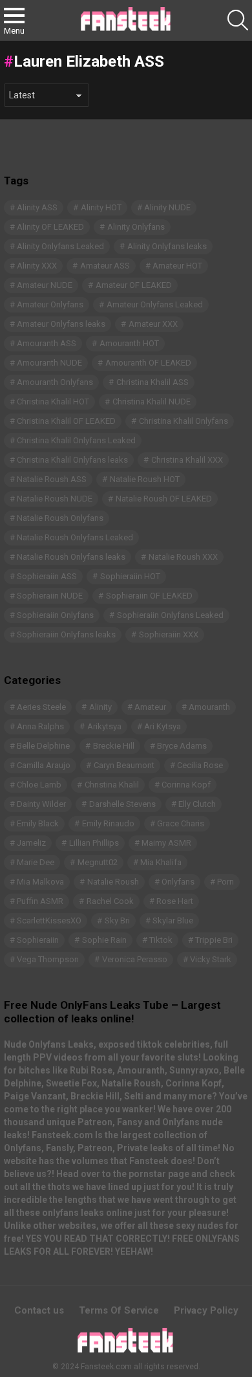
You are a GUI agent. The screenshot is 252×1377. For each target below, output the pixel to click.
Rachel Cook (110, 901)
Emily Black (38, 823)
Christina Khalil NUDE (151, 401)
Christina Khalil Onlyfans (183, 421)
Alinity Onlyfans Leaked (60, 246)
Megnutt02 (98, 862)
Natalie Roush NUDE (54, 498)
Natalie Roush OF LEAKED (164, 498)
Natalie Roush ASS (52, 479)
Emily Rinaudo (108, 823)
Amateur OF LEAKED (134, 285)
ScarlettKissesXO (49, 920)
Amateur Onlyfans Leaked (155, 304)
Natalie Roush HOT (145, 479)
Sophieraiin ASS (47, 576)
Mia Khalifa (161, 862)
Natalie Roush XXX (183, 557)
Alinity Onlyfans (136, 227)
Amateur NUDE (44, 285)
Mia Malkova (40, 882)
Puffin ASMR (40, 901)
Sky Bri (117, 920)
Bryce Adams (182, 746)
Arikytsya (104, 726)
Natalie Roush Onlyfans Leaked (75, 537)
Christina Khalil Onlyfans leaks (72, 460)
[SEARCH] (237, 20)
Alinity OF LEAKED (50, 227)
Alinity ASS (37, 207)
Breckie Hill (113, 746)
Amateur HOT (177, 265)
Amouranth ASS (46, 343)
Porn (225, 882)
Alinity (100, 707)
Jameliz (31, 843)
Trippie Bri (214, 940)
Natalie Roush (113, 882)
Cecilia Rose (200, 765)
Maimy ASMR (166, 843)
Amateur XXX (153, 324)
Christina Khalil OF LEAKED (66, 421)
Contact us (39, 1310)
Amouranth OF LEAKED (148, 363)
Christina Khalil (112, 784)
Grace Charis (180, 823)
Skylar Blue (172, 920)
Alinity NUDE (167, 207)
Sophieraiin (38, 940)
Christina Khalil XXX (187, 460)
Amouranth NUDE (49, 363)
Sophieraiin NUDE (50, 595)
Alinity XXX (37, 265)
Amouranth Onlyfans (55, 382)
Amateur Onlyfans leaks (61, 324)
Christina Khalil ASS (152, 382)
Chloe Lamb (39, 784)
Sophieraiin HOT (130, 576)
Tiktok (161, 940)
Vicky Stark (210, 959)
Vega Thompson (48, 959)
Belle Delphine (43, 746)
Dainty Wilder (41, 804)
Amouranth (209, 707)
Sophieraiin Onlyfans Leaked (170, 615)
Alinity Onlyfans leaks (167, 246)
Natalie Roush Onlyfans (60, 518)
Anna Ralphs (40, 726)
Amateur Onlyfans (50, 304)
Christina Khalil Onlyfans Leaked (76, 440)
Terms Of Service (119, 1310)
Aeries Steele (41, 707)
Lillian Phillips (94, 843)
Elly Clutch (197, 804)
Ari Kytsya (162, 726)
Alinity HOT (101, 207)
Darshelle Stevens (122, 804)
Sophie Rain (104, 940)
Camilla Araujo (43, 765)
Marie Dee (35, 862)
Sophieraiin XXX (168, 634)
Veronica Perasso (134, 959)
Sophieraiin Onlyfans (55, 615)
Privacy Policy (206, 1310)
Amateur (150, 707)
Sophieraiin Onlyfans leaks (66, 634)
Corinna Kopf (186, 784)
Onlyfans (178, 882)
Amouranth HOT (129, 343)
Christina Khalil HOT (53, 401)
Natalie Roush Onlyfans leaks (71, 557)
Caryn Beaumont (124, 765)
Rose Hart (174, 901)
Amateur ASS (105, 265)
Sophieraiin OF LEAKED (149, 595)
